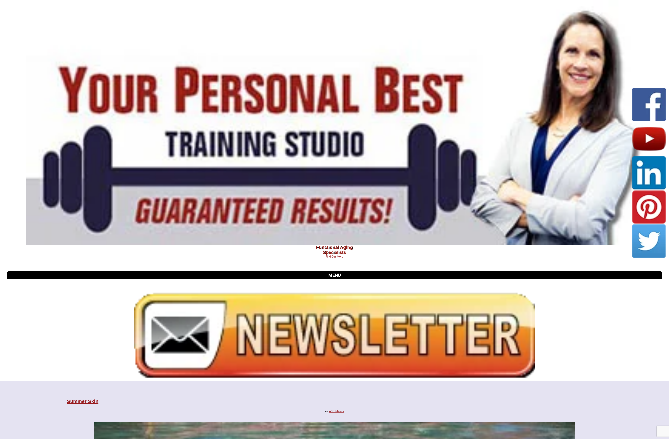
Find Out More (334, 256)
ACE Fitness (336, 411)
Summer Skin (82, 401)
